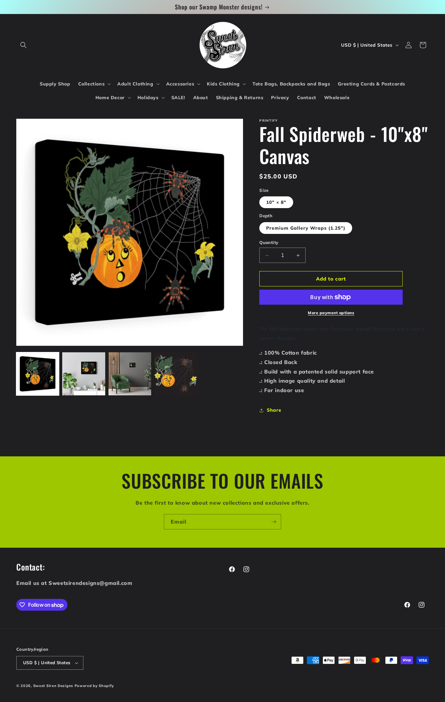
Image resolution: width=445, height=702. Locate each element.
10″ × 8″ (276, 202)
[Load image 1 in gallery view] (37, 373)
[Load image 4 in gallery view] (175, 373)
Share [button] (274, 410)
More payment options (331, 312)
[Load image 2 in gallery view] (83, 373)
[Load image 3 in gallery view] (129, 373)
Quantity (268, 242)
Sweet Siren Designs (53, 685)
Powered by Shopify (94, 685)
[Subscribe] (273, 521)
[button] (23, 45)
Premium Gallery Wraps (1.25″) (305, 228)
